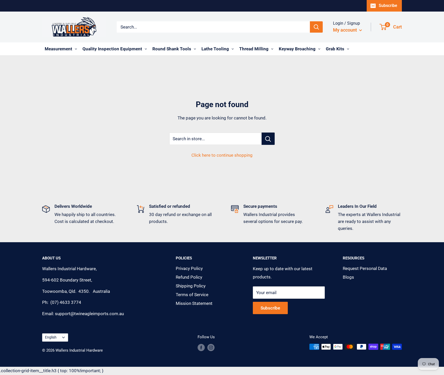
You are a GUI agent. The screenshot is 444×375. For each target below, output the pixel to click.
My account (345, 30)
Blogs (348, 277)
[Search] (316, 27)
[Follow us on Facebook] (201, 347)
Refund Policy (189, 277)
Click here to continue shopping (222, 155)
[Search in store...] (268, 139)
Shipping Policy (191, 285)
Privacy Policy (189, 268)
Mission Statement (194, 303)
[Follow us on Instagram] (211, 347)
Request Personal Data (365, 268)
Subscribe (388, 5)
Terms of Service (192, 294)
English (51, 337)
